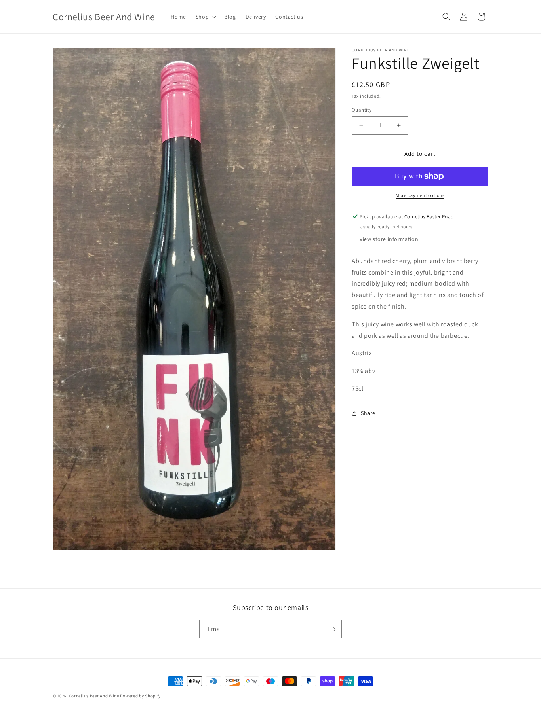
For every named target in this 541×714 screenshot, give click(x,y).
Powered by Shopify (140, 696)
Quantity (361, 109)
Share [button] (368, 413)
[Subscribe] (332, 629)
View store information (389, 238)
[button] (205, 16)
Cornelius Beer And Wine (94, 696)
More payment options (420, 195)
